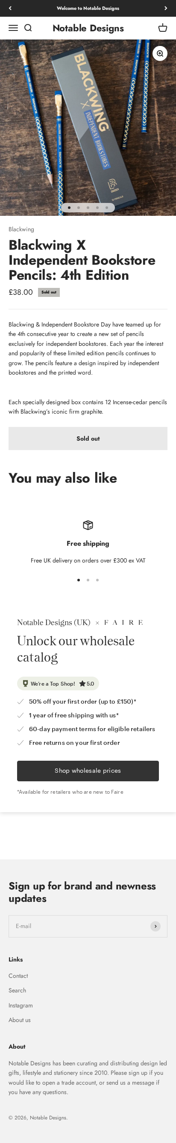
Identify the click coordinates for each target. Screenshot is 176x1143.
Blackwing (21, 229)
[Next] (165, 8)
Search (17, 990)
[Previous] (10, 8)
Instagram (21, 1005)
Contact (18, 975)
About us (20, 1020)
